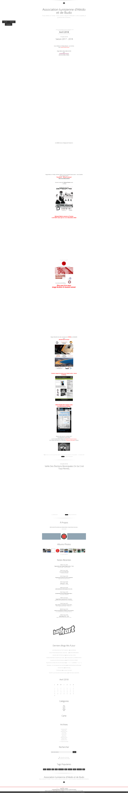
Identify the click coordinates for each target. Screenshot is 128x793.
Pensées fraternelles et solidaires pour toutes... (55, 657)
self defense (79, 769)
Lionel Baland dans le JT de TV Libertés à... (60, 650)
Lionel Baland (73, 650)
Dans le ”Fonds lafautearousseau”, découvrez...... (58, 652)
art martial (48, 769)
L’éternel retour (61, 667)
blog (82, 790)
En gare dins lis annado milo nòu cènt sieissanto (55, 662)
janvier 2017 (64, 736)
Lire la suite (64, 528)
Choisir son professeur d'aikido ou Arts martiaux (64, 610)
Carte (64, 715)
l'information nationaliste (74, 672)
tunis (62, 454)
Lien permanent (69, 456)
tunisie (45, 769)
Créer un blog (62, 788)
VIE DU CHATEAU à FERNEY (72, 660)
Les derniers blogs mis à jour (56, 789)
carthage (65, 454)
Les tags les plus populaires (72, 789)
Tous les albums (64, 554)
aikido (47, 454)
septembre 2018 (70, 29)
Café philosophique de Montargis (74, 665)
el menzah (70, 769)
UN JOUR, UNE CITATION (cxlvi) (58, 655)
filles (53, 769)
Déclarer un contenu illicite (48, 790)
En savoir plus (82, 792)
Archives (12, 22)
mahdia (74, 769)
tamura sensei (61, 769)
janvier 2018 (58, 29)
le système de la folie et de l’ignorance (57, 660)
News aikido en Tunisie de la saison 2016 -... (64, 604)
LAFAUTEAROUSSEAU (74, 652)
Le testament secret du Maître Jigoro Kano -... (64, 593)
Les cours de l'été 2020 (64, 571)
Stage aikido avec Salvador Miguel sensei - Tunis (64, 566)
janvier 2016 (64, 738)
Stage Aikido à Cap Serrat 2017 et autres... (64, 599)
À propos (8, 24)
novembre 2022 (64, 729)
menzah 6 (69, 454)
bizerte (75, 454)
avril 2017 (64, 735)
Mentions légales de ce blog (57, 790)
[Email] (64, 3)
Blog (64, 705)
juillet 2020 (64, 730)
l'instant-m (51, 454)
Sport (64, 708)
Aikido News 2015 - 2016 (64, 616)
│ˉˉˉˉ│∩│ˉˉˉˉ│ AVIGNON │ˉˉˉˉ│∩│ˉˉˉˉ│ (74, 662)
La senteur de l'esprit (67, 670)
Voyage (64, 709)
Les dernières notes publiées (64, 789)
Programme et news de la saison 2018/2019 (64, 577)
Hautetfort (66, 788)
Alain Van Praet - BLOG (71, 655)
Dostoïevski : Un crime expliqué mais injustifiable (56, 665)
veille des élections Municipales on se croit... (64, 589)
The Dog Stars (59, 670)
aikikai (56, 769)
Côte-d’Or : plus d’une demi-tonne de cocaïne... (58, 672)
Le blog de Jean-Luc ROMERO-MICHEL (74, 657)
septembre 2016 (64, 737)
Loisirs (64, 707)
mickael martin (57, 454)
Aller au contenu (4, 1)
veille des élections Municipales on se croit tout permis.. (64, 467)
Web (64, 710)
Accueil (5, 22)
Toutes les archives (64, 741)
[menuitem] (5, 22)
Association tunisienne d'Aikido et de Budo (64, 11)
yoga (73, 454)
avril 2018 (64, 732)
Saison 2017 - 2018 (64, 39)
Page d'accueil (63, 29)
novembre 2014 (64, 739)
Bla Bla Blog (68, 667)
